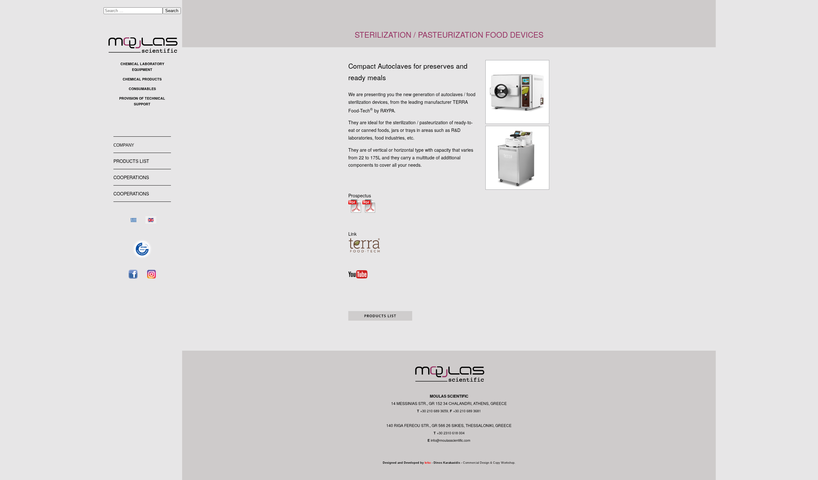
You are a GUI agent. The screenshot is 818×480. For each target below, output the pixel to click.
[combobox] (133, 10)
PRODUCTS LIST (131, 161)
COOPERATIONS (131, 177)
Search (171, 10)
